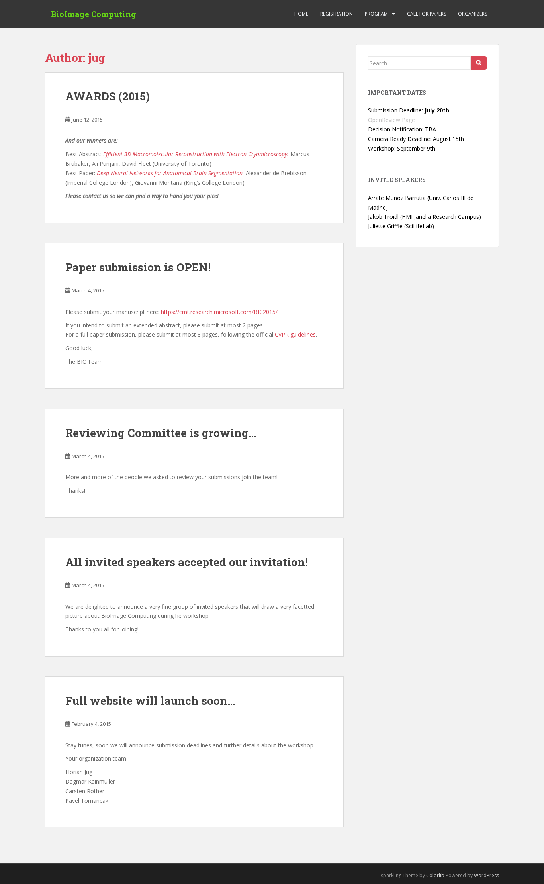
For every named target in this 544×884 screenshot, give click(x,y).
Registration (336, 13)
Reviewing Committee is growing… (160, 432)
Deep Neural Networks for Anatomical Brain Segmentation (170, 173)
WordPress (486, 875)
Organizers (472, 13)
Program (376, 13)
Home (301, 13)
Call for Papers (426, 13)
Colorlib (435, 875)
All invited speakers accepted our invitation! (186, 562)
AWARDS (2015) (107, 96)
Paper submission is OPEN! (138, 267)
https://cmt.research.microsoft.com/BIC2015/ (219, 312)
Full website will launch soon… (150, 700)
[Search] (479, 63)
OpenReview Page (391, 119)
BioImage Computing (93, 14)
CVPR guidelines (295, 334)
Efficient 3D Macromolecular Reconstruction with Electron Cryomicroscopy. (196, 154)
